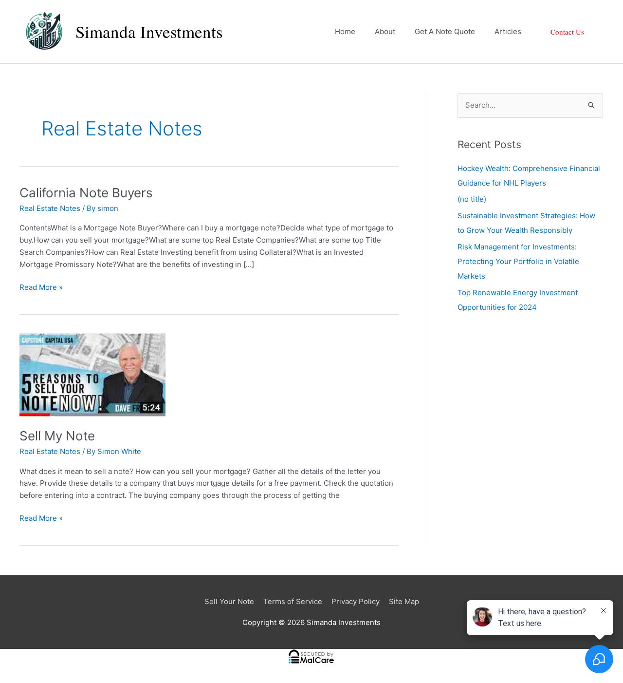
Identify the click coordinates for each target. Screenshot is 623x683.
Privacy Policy (355, 601)
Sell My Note (57, 435)
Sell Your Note (229, 601)
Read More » (41, 288)
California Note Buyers (86, 192)
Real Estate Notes (49, 208)
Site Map (404, 601)
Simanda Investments (149, 31)
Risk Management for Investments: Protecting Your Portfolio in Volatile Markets (518, 261)
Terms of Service (292, 601)
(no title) (472, 199)
